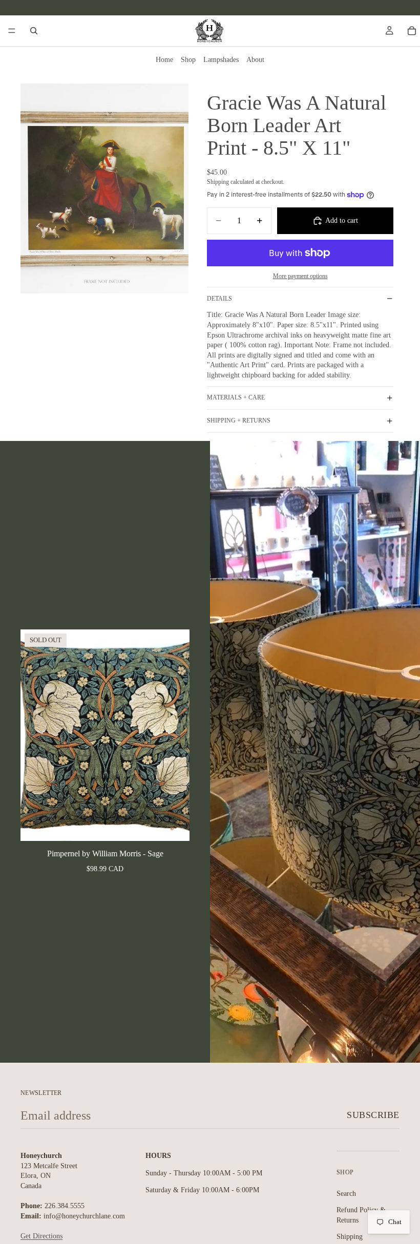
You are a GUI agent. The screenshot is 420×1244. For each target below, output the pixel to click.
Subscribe (373, 1115)
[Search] (34, 30)
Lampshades (221, 60)
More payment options (300, 276)
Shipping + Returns (238, 420)
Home (164, 60)
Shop (188, 60)
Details (219, 298)
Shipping (350, 1236)
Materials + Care (236, 397)
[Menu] (12, 31)
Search (346, 1193)
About (255, 60)
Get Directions (41, 1236)
